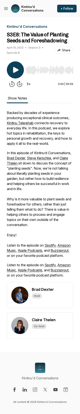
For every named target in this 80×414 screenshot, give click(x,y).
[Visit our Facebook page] (14, 389)
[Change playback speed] (28, 84)
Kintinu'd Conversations (32, 8)
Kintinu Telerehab (20, 123)
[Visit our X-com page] (45, 389)
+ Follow (67, 8)
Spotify (50, 245)
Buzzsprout (59, 250)
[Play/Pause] (15, 69)
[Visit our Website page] (66, 389)
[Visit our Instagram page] (35, 389)
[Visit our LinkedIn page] (25, 389)
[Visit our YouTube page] (55, 389)
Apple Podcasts (30, 250)
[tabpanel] (40, 196)
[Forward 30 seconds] (20, 84)
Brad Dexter (16, 158)
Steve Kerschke (39, 158)
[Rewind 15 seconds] (12, 84)
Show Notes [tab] (17, 98)
